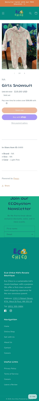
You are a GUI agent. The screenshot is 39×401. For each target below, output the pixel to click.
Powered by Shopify (26, 399)
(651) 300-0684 (15, 306)
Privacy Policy (10, 368)
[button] (3, 13)
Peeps (16, 178)
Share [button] (7, 186)
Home (6, 326)
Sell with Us (9, 337)
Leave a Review (10, 384)
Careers (7, 353)
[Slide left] (14, 73)
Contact (7, 347)
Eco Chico (15, 399)
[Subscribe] (32, 234)
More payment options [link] (19, 123)
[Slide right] (24, 73)
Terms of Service (11, 374)
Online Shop (9, 331)
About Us (8, 342)
